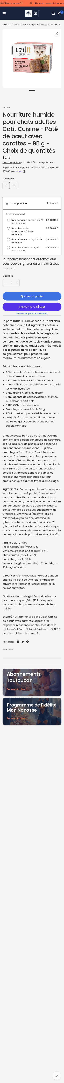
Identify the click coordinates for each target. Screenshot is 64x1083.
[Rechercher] (53, 13)
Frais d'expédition (12, 162)
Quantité (8, 276)
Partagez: (8, 642)
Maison (6, 24)
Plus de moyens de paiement (32, 314)
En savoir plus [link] (16, 689)
